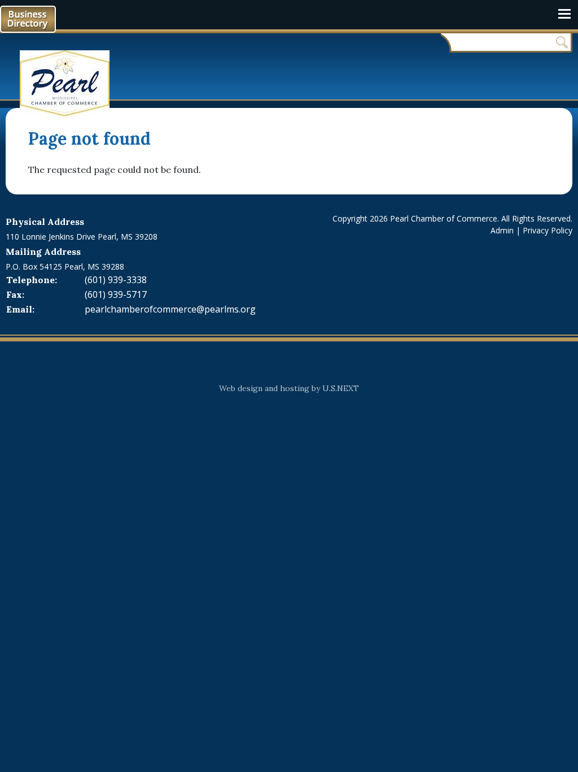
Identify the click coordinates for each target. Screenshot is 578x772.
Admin (502, 230)
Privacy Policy (547, 230)
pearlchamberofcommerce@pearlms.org (170, 309)
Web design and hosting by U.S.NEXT (289, 388)
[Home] (69, 83)
